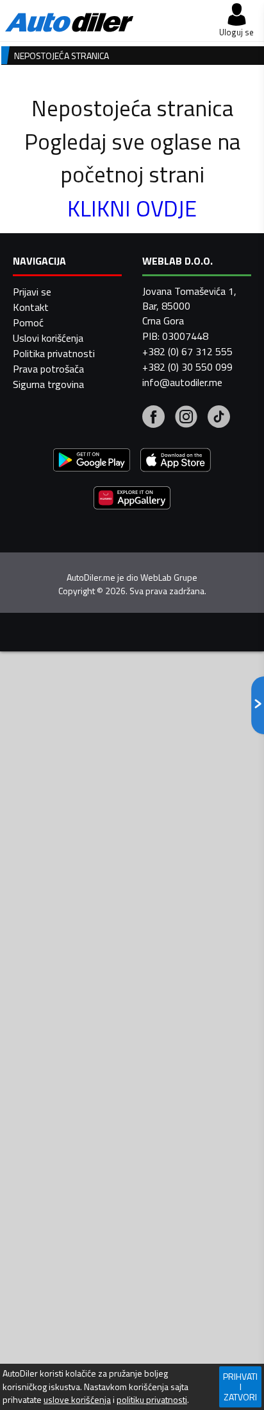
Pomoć (28, 322)
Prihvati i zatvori (240, 1387)
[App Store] (175, 461)
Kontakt (31, 307)
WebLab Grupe (168, 577)
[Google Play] (91, 461)
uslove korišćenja (77, 1399)
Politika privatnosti (54, 353)
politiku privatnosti (152, 1399)
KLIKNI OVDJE (132, 208)
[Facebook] (153, 418)
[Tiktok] (219, 418)
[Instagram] (186, 418)
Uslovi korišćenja (48, 338)
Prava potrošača (48, 368)
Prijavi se (32, 291)
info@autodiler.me (182, 382)
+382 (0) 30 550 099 (187, 367)
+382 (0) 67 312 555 (187, 351)
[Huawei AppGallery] (132, 499)
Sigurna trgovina (48, 384)
